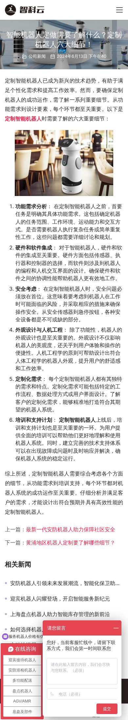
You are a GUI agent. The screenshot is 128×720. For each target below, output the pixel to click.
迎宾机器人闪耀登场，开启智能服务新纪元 (60, 599)
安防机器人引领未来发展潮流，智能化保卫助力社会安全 (66, 583)
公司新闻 (37, 56)
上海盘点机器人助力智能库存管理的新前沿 (60, 614)
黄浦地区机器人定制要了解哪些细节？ (70, 542)
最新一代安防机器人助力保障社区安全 (70, 529)
